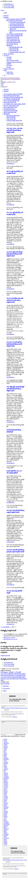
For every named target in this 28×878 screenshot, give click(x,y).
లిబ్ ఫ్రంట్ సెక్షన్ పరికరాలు (12, 44)
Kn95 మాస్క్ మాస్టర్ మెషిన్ (7, 673)
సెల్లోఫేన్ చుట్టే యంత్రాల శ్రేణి (13, 39)
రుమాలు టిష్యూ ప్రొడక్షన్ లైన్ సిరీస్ (14, 35)
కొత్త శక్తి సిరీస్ (9, 45)
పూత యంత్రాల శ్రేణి (14, 50)
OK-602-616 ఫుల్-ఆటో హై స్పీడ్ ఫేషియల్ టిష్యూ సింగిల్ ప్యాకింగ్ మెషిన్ (14, 344)
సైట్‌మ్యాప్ (11, 672)
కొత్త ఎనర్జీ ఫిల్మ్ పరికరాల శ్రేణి (16, 47)
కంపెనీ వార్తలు (10, 72)
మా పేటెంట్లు (9, 65)
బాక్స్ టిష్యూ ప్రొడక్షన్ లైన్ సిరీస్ (17, 24)
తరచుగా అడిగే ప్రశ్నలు (9, 53)
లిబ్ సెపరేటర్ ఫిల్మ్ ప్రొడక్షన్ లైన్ (13, 42)
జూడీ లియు (6, 686)
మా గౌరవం (9, 58)
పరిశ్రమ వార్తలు (10, 73)
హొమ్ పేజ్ (6, 15)
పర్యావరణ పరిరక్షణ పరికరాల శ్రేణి (17, 52)
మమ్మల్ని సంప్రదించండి (9, 68)
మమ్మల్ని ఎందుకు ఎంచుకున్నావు (14, 62)
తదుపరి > (8, 627)
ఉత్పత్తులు (6, 17)
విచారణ (8, 163)
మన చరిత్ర (9, 57)
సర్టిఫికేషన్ (9, 63)
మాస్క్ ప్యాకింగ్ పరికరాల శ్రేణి (13, 40)
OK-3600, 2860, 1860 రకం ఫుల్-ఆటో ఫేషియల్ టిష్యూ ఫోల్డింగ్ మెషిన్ (14, 130)
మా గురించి (6, 55)
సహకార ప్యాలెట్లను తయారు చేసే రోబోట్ (16, 19)
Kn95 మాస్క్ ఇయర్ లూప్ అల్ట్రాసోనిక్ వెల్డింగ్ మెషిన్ (13, 677)
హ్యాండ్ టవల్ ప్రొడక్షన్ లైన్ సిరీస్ (17, 25)
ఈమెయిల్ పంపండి (5, 683)
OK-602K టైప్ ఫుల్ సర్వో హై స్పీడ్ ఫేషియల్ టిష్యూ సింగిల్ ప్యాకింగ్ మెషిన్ (15, 254)
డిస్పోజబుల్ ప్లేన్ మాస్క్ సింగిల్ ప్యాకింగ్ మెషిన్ (14, 675)
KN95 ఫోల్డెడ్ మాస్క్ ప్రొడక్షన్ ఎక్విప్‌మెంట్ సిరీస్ (14, 104)
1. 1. (2, 627)
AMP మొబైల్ (18, 672)
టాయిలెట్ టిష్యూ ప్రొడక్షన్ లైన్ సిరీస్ (15, 34)
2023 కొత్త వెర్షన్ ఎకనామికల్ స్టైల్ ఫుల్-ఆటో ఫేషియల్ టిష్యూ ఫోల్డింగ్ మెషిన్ (15, 388)
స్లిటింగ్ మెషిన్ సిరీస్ (14, 48)
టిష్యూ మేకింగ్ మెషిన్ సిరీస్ (13, 37)
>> (11, 627)
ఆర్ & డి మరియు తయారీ (13, 60)
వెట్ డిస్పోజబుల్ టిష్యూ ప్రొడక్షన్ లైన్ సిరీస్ (13, 97)
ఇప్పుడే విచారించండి (5, 655)
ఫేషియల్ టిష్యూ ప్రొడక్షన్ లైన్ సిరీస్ (14, 20)
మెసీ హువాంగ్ (6, 688)
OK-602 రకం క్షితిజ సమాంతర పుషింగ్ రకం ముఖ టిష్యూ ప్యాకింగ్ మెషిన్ (15, 300)
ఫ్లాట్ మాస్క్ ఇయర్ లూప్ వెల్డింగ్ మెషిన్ (10, 678)
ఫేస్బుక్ (4, 691)
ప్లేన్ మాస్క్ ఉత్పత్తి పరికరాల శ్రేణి (11, 105)
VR (4, 75)
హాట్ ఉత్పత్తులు (4, 672)
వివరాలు (12, 163)
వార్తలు (5, 70)
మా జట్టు (9, 67)
